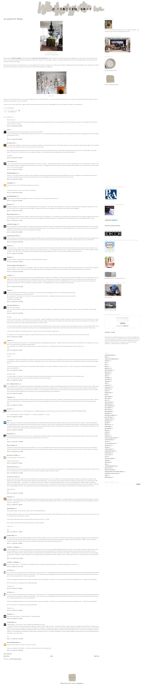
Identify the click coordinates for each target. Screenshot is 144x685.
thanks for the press (109, 469)
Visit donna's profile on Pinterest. (112, 225)
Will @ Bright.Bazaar (12, 196)
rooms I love (108, 454)
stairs (106, 464)
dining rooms (108, 387)
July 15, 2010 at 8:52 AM (14, 192)
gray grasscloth (108, 411)
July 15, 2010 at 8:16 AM (14, 157)
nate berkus (107, 445)
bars (106, 364)
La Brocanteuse (10, 161)
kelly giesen (10, 397)
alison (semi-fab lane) (12, 305)
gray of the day (108, 417)
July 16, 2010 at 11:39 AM (15, 473)
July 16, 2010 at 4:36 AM (14, 463)
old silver (107, 447)
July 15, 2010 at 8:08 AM (14, 139)
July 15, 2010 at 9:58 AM (14, 232)
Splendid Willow (10, 508)
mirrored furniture (109, 439)
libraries (107, 434)
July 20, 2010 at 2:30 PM (14, 618)
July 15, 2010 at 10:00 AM (15, 241)
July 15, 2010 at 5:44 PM (14, 380)
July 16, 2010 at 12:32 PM (15, 493)
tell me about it (12, 111)
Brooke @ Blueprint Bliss (13, 642)
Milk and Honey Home (12, 214)
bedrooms (107, 368)
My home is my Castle (12, 455)
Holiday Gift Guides (109, 355)
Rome (106, 357)
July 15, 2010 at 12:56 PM (15, 313)
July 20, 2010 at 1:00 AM (14, 588)
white (106, 475)
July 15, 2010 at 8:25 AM (14, 169)
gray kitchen (108, 413)
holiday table (108, 426)
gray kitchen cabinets (110, 415)
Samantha (9, 614)
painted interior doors (110, 451)
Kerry (8, 420)
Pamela (9, 290)
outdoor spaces (108, 449)
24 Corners (9, 570)
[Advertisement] (111, 111)
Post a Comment (8, 653)
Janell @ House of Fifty (12, 235)
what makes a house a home (111, 473)
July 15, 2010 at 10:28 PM (15, 441)
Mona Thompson (11, 445)
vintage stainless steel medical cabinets (114, 471)
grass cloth (107, 398)
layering (107, 432)
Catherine (9, 340)
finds (106, 394)
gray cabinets (108, 407)
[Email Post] (19, 110)
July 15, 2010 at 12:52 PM (15, 301)
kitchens (107, 430)
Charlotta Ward (10, 622)
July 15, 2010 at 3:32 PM (14, 350)
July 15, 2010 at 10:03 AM (15, 253)
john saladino (108, 428)
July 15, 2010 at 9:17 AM (14, 220)
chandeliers (107, 377)
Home (51, 656)
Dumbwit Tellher (11, 535)
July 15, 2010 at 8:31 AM (14, 179)
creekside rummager (12, 224)
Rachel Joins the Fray (12, 466)
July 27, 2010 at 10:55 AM (15, 650)
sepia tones (107, 462)
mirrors (106, 441)
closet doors (108, 379)
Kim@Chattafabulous (12, 173)
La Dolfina (9, 275)
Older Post (96, 656)
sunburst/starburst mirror (111, 466)
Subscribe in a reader (110, 332)
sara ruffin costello (109, 458)
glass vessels (108, 396)
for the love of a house (12, 476)
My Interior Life (10, 143)
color (106, 383)
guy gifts (107, 422)
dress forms (107, 389)
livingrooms (107, 436)
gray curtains (108, 409)
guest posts (107, 420)
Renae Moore (10, 433)
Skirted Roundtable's (17, 58)
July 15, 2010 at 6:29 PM (14, 393)
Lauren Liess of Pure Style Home (40, 58)
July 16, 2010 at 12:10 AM (15, 451)
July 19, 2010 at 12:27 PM (15, 566)
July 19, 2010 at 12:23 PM (15, 558)
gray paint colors (109, 419)
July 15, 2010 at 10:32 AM (15, 271)
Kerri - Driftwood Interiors (13, 383)
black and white (108, 370)
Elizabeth (9, 257)
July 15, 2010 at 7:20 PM (14, 405)
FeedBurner (126, 326)
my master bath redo (110, 443)
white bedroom (108, 477)
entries (106, 390)
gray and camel (108, 402)
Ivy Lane (9, 408)
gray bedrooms (108, 404)
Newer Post (6, 656)
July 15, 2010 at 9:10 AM (14, 210)
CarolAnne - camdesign (12, 547)
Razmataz (9, 204)
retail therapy (108, 452)
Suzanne (9, 245)
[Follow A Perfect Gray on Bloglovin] (111, 220)
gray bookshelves (109, 405)
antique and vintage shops (111, 358)
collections (107, 381)
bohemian (107, 373)
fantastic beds (108, 392)
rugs (106, 456)
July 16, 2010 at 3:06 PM (14, 504)
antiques (107, 360)
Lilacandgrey (10, 183)
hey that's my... (108, 424)
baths (106, 366)
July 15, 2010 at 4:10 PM (14, 370)
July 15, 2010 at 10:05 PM (15, 430)
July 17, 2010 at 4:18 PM (14, 543)
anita (8, 129)
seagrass (107, 460)
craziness (107, 385)
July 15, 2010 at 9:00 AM (14, 200)
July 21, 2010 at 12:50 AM (15, 638)
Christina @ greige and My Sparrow (15, 265)
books (106, 375)
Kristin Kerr (9, 496)
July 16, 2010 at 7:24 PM (14, 531)
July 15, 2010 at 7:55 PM (14, 416)
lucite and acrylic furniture (111, 437)
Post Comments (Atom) (15, 659)
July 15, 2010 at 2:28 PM (14, 336)
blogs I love (107, 372)
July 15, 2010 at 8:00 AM (14, 126)
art (105, 362)
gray (106, 400)
